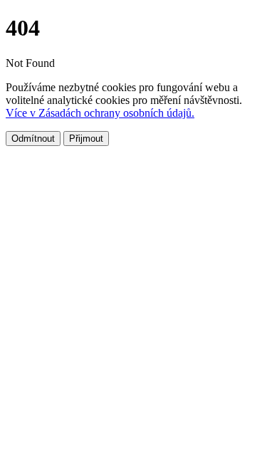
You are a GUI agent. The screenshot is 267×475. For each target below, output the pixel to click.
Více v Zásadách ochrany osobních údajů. (100, 113)
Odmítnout (33, 138)
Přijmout (86, 138)
